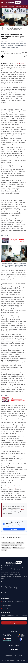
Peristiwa (11, 6)
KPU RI (4, 550)
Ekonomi (25, 6)
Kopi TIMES (19, 6)
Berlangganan (14, 623)
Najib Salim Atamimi (18, 547)
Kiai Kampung (20, 63)
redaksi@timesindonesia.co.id (11, 608)
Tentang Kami (8, 658)
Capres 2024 (5, 545)
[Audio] (21, 56)
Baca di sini (14, 529)
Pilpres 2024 (20, 542)
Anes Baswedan (6, 547)
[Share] (25, 56)
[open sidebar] (2, 2)
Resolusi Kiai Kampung (8, 542)
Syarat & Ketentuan (19, 655)
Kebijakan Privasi (8, 655)
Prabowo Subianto (16, 545)
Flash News (4, 6)
